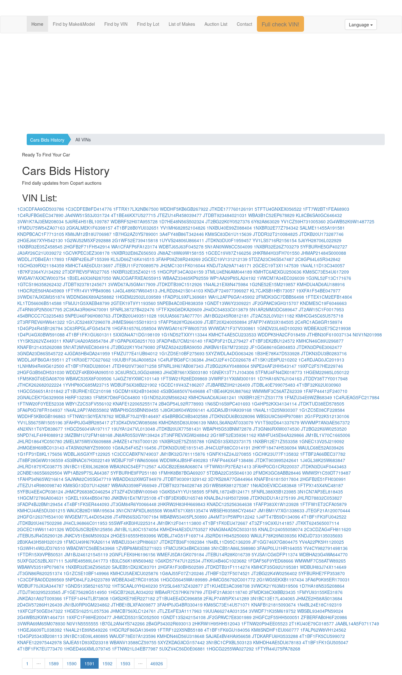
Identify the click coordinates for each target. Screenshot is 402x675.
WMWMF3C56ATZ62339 (277, 391)
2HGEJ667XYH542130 (40, 240)
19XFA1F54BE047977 (318, 290)
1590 (72, 663)
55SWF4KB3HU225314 (132, 523)
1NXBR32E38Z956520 (88, 567)
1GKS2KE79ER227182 (132, 598)
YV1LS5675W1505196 (39, 422)
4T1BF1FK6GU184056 (227, 630)
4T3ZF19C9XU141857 (271, 523)
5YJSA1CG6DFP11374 (275, 554)
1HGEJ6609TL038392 (39, 630)
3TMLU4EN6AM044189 (228, 272)
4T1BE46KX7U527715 (133, 215)
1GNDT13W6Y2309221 (227, 303)
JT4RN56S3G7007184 (136, 517)
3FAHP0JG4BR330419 (180, 605)
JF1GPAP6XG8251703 (132, 341)
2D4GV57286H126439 (39, 605)
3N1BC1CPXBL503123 (229, 642)
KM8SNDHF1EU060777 (275, 630)
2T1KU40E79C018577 (311, 623)
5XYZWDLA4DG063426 (229, 353)
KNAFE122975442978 (39, 642)
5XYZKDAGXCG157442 (181, 642)
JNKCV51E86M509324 (86, 535)
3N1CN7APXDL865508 (139, 510)
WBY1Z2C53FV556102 (88, 403)
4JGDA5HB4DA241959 (87, 353)
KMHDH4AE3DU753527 (184, 529)
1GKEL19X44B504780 (87, 498)
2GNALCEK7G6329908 (40, 397)
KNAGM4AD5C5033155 (233, 529)
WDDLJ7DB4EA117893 (40, 259)
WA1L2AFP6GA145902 (231, 297)
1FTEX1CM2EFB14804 (328, 297)
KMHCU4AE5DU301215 (41, 510)
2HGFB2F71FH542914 (87, 246)
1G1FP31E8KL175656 (39, 454)
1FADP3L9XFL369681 (184, 297)
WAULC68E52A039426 (321, 447)
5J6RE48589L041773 (86, 561)
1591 (89, 663)
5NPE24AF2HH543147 (273, 366)
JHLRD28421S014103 (181, 290)
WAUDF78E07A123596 (132, 636)
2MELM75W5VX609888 (87, 441)
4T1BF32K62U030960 (318, 385)
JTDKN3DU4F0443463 (323, 466)
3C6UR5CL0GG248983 (138, 372)
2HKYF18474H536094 (274, 447)
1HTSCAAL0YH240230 (135, 586)
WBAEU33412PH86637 (134, 542)
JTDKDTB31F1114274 (227, 567)
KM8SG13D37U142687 (86, 485)
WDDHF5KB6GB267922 (184, 209)
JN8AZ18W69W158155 (180, 253)
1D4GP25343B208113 (39, 636)
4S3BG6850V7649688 (182, 391)
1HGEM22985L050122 (326, 372)
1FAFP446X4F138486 (231, 460)
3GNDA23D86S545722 (40, 353)
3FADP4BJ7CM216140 (179, 341)
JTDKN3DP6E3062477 (319, 347)
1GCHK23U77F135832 (276, 454)
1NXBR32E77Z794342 (275, 228)
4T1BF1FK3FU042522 (323, 517)
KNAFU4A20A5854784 (85, 341)
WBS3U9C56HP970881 (279, 416)
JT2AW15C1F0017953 (321, 309)
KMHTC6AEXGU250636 (277, 272)
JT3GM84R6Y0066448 (133, 504)
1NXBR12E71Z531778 (260, 397)
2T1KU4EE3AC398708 (227, 586)
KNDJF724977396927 (226, 290)
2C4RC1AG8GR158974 (318, 322)
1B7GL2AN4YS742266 (122, 623)
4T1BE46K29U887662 (228, 391)
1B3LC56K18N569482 (131, 561)
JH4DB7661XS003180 (185, 372)
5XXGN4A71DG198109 (136, 334)
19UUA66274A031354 (225, 611)
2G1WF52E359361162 (233, 435)
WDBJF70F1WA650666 (134, 460)
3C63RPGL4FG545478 (87, 328)
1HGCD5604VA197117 (87, 429)
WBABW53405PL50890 (183, 517)
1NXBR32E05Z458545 (39, 246)
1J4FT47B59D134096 (278, 517)
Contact (244, 24)
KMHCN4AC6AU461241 (212, 397)
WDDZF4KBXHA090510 (90, 372)
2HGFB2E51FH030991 (323, 479)
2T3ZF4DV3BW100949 (134, 491)
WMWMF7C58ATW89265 (320, 561)
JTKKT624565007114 (317, 523)
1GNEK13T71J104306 (231, 372)
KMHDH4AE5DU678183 (277, 642)
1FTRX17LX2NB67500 (136, 209)
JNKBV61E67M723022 (225, 347)
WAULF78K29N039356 (274, 535)
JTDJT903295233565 (39, 592)
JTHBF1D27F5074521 (227, 573)
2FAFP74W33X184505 (271, 322)
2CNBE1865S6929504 (39, 473)
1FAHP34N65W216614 (40, 479)
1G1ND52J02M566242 (164, 397)
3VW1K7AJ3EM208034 (40, 221)
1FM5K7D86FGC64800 (116, 397)
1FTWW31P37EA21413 (227, 466)
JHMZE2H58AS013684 (319, 598)
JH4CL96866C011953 (85, 523)
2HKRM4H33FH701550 (276, 253)
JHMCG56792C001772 (232, 579)
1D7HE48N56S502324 (181, 221)
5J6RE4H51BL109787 (87, 221)
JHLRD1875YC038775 (39, 466)
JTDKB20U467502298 (39, 523)
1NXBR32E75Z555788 (181, 441)
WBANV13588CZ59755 (133, 642)
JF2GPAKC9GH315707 (276, 303)
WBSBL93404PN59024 (320, 611)
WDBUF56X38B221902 (133, 385)
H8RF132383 (78, 397)
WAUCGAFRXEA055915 (136, 278)
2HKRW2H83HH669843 (181, 504)
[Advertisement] (201, 84)
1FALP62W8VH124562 (323, 630)
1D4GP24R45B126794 (40, 328)
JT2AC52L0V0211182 (272, 316)
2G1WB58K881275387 (226, 485)
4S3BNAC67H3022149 (87, 460)
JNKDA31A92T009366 (39, 598)
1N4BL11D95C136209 (228, 542)
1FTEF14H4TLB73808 (85, 598)
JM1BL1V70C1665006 (327, 435)
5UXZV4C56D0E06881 (182, 648)
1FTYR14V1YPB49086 (88, 290)
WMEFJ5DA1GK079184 (180, 554)
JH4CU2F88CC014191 (228, 447)
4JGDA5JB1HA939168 (229, 410)
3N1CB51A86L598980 (233, 548)
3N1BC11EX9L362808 (85, 466)
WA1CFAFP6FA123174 (134, 246)
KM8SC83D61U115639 (228, 234)
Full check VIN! (280, 24)
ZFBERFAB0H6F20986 (324, 617)
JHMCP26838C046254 (87, 491)
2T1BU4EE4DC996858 (179, 598)
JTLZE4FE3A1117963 (179, 611)
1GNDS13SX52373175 (228, 441)
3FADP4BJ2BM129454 (40, 504)
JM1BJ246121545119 (86, 554)
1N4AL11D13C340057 (322, 265)
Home (37, 24)
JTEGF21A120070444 (328, 510)
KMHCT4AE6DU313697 (89, 265)
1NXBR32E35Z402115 (133, 272)
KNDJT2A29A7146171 (229, 265)
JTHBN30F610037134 (329, 334)
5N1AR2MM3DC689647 (273, 309)
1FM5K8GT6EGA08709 (40, 378)
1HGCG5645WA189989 (184, 579)
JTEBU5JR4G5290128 (39, 535)
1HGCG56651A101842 (40, 391)
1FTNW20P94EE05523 (264, 623)
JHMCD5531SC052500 (136, 617)
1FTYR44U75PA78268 (277, 648)
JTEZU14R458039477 (179, 215)
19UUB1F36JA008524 (134, 360)
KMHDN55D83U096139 (182, 422)
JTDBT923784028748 (180, 485)
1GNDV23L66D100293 (279, 328)
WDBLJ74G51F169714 (180, 535)
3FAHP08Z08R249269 (178, 259)
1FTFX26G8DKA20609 (179, 309)
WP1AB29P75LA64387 (86, 473)
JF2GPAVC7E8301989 (229, 617)
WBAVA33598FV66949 (134, 485)
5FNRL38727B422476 (132, 309)
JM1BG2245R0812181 (226, 316)
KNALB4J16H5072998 (226, 498)
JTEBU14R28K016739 (227, 554)
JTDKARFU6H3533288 (275, 636)
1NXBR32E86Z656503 (133, 253)
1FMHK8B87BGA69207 (181, 473)
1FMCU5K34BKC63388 (186, 548)
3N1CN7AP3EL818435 (320, 491)
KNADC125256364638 (229, 504)
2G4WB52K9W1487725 (350, 221)
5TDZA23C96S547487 (271, 259)
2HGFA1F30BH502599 (181, 567)
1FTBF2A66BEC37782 (322, 454)
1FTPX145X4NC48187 (320, 485)
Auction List (215, 24)
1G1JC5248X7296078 (88, 322)
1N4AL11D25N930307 (275, 410)
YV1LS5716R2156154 (275, 240)
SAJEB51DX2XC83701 (134, 567)
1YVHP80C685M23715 (86, 385)
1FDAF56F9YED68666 (270, 561)
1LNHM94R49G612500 (40, 366)
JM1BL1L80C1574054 (136, 529)
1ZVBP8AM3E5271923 (139, 548)
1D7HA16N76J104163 (279, 378)
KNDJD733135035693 (320, 535)
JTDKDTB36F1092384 (182, 542)
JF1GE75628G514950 (84, 592)
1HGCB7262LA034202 (131, 592)
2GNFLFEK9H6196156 (132, 554)
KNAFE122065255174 (135, 403)
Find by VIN (116, 24)
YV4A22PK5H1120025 (321, 542)
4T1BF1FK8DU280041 (88, 366)
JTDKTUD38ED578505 (321, 403)
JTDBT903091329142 (185, 479)
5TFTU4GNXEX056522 (278, 209)
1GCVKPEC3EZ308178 (86, 253)
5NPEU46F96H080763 (88, 316)
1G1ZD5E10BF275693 (181, 353)
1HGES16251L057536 (86, 611)
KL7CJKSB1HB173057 (272, 290)
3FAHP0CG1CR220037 (276, 466)
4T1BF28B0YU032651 (136, 228)
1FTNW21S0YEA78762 (90, 416)
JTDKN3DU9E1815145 (181, 447)
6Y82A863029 (265, 221)
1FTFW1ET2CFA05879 (323, 504)
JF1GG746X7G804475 (275, 542)
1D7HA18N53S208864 (322, 586)
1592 (107, 663)
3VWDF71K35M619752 (272, 611)
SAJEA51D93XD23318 (85, 642)
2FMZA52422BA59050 (179, 347)
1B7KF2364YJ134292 (39, 272)
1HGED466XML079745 (87, 648)
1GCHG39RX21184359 (40, 265)
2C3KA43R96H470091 (86, 309)
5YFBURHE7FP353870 (321, 573)
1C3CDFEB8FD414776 (88, 209)
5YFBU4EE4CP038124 (40, 491)
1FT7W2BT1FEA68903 (326, 209)
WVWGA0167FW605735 (182, 328)
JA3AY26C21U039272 (39, 253)
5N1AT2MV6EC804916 (86, 347)
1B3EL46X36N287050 (89, 278)
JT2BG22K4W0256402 (274, 573)
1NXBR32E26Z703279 (276, 246)
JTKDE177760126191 (231, 209)
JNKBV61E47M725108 (133, 498)
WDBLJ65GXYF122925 (86, 454)
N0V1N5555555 (82, 623)
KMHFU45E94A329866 (281, 435)
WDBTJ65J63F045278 (181, 246)
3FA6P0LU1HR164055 (279, 548)
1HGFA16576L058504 (134, 328)
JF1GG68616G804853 (272, 347)
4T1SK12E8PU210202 (274, 360)
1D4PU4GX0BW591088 (41, 334)
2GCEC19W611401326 (40, 529)
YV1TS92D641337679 (277, 422)
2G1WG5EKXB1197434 (280, 579)
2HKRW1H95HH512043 (216, 623)
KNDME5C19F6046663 (323, 303)
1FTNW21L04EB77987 (135, 648)
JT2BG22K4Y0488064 (227, 366)
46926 (156, 663)
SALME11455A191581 (322, 228)
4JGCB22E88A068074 (180, 466)
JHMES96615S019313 (134, 322)
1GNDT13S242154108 (183, 617)
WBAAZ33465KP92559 (185, 278)
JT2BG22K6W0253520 (324, 429)
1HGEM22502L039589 (138, 297)
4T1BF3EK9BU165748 (180, 498)
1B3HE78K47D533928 (277, 353)
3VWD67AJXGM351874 (41, 297)
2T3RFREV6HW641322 (41, 322)
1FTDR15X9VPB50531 (40, 554)
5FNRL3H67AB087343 (181, 366)
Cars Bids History (47, 140)
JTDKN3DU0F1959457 (228, 240)
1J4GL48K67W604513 (134, 290)
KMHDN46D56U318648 (180, 636)
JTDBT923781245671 (85, 284)
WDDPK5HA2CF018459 (282, 334)
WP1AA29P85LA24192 (233, 278)
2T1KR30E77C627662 (88, 360)
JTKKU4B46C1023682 (224, 561)
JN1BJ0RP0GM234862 (86, 605)
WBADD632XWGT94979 (136, 479)
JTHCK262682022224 (39, 385)
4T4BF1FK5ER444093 (86, 504)
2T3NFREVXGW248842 (185, 435)
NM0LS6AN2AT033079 (230, 422)
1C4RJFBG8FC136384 (181, 360)
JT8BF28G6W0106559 (40, 460)
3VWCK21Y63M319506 (274, 586)
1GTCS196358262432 (39, 284)
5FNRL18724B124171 (227, 491)
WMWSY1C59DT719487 (326, 473)
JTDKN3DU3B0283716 (324, 353)
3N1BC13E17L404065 (272, 598)
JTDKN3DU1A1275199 (273, 498)
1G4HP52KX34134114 (274, 403)
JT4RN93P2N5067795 (39, 309)
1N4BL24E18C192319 (319, 605)
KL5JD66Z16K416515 (133, 259)
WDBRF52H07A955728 (134, 221)
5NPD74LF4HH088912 (40, 435)
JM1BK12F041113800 (179, 523)
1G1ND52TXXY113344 (184, 334)
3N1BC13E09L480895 (85, 636)
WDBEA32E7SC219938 (327, 328)
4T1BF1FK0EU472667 (225, 523)
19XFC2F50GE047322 (40, 611)
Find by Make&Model (74, 24)
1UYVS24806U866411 (181, 240)
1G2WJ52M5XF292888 (87, 240)
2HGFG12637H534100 (40, 517)
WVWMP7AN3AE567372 (325, 422)
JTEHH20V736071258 (134, 366)
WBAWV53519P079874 (40, 567)
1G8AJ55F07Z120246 (182, 573)
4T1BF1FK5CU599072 (322, 636)
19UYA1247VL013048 (133, 429)
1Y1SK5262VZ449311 (39, 341)
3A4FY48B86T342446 (182, 234)
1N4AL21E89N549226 (85, 630)
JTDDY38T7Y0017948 (325, 378)
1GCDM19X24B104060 (135, 391)
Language (359, 24)
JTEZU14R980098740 (39, 485)
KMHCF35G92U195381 (275, 567)
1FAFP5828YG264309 (180, 322)
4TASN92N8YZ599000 (88, 447)
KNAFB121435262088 (39, 347)
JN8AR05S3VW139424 (137, 435)
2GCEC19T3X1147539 (276, 265)
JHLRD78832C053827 (319, 498)
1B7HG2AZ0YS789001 (135, 234)
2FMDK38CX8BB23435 (272, 592)
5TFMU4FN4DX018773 (278, 372)
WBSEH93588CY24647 (232, 510)
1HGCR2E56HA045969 (40, 290)
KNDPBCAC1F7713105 (40, 234)
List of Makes (182, 24)
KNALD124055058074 (280, 529)
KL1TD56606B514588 (39, 303)
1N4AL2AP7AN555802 (86, 410)
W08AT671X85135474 (185, 510)
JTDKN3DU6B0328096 (232, 416)
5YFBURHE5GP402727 (323, 246)
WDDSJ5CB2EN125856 (89, 529)
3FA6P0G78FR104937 (39, 410)
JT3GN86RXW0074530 (276, 429)
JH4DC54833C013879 (225, 309)
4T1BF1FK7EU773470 (39, 648)
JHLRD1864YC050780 (39, 441)
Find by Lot (148, 24)
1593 (125, 663)
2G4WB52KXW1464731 (41, 617)
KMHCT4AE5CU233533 (232, 334)
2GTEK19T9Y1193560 (133, 303)
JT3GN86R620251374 (39, 573)
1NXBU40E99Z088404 (229, 228)
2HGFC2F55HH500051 (276, 617)
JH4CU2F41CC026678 (228, 360)
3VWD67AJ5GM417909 (131, 284)
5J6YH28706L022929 (319, 240)
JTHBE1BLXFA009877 (133, 605)
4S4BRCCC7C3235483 (40, 316)
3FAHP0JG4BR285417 (86, 422)
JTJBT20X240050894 (225, 322)
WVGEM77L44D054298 (88, 517)
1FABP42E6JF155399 (87, 259)
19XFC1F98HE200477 (88, 617)
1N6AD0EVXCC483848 (273, 485)
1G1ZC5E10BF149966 (86, 573)
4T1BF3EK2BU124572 (272, 341)
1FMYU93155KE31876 (320, 592)
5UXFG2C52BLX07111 (40, 561)
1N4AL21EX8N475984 (225, 284)
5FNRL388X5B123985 (273, 491)
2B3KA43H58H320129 (39, 542)
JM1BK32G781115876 (182, 454)
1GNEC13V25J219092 (321, 441)
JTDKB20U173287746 (321, 234)
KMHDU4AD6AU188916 (321, 284)
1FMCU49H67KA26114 (86, 542)
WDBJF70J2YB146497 (137, 416)
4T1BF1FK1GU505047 (325, 642)
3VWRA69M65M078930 (41, 623)
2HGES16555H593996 (133, 535)
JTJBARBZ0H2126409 (227, 385)
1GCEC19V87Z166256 (228, 253)
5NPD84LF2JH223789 (87, 579)
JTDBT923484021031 (225, 215)
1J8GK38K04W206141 (182, 410)
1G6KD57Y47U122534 (177, 561)
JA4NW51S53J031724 (87, 215)
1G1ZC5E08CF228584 (322, 410)
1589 (54, 663)
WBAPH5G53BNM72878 (227, 429)
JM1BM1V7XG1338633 (281, 510)
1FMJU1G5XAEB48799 (86, 303)
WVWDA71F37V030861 (232, 328)
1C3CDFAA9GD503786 (40, 209)
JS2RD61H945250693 (227, 535)
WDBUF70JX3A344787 (40, 586)
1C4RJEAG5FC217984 (356, 397)
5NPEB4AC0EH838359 (180, 303)
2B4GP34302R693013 (168, 623)
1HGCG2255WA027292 (230, 648)
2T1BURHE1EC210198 (88, 391)
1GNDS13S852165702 (88, 586)
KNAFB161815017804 (276, 479)
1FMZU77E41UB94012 (134, 353)
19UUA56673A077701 (180, 316)
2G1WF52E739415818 (135, 240)
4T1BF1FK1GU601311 (89, 334)
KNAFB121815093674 (273, 605)
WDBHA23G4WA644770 (323, 554)
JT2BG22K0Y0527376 (227, 221)
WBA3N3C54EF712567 (133, 466)
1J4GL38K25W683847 (322, 460)
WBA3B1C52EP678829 (271, 215)
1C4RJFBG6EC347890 (40, 215)
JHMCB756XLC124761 (133, 611)
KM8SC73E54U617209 (326, 272)
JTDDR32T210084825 (275, 234)
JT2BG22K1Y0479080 (133, 347)
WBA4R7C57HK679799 (178, 592)
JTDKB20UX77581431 (178, 429)
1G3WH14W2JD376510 (41, 548)
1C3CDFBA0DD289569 (40, 579)
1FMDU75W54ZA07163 (41, 228)
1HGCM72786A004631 (40, 498)
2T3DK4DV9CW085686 (134, 422)
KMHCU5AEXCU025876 (134, 573)
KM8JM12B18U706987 (88, 234)
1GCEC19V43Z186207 (181, 385)
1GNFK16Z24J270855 (228, 454)
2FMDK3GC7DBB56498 (280, 297)
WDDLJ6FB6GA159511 (40, 360)
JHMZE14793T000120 (135, 441)
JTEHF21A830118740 (225, 592)
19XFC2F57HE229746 (320, 366)
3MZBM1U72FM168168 (88, 435)
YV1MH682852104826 (182, 228)
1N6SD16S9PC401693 (227, 403)
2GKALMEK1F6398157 (89, 228)
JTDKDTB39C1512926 (179, 284)
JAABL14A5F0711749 (357, 623)
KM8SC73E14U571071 (227, 605)
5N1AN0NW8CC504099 (229, 246)
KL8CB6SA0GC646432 (319, 215)
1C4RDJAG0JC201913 (321, 360)
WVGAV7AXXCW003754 (41, 278)
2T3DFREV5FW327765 (85, 272)
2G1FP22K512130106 (327, 416)
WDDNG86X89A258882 (90, 297)
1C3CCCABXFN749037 (135, 454)
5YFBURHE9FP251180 (134, 473)
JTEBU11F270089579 (136, 265)
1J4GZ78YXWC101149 (136, 378)
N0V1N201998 (367, 334)
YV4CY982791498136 (325, 548)
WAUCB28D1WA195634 (91, 510)
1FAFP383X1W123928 (276, 504)
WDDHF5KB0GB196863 (41, 416)
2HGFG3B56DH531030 (40, 372)
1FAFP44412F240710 (325, 391)
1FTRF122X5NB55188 (180, 630)
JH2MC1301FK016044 (182, 265)
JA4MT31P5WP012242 (231, 517)
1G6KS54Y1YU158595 (181, 491)
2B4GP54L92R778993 (181, 403)
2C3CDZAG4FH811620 (327, 529)
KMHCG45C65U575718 (319, 316)
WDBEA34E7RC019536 (135, 579)
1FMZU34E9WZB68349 (308, 397)
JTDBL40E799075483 (273, 385)
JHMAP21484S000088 (323, 253)
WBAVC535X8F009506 (88, 378)
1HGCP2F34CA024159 (180, 272)
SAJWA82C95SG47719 (88, 479)
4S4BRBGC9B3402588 (185, 416)
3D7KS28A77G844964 (230, 479)
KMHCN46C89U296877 (320, 341)
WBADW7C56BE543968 (90, 548)
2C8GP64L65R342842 (317, 259)
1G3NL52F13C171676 (328, 278)
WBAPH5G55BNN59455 (134, 410)
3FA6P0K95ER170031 (327, 579)
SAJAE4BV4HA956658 (228, 636)
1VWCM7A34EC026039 (281, 278)
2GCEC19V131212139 (224, 259)
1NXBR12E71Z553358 (275, 441)
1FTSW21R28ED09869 (183, 378)
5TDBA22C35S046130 (229, 473)
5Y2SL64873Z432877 (181, 586)
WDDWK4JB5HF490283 (184, 460)
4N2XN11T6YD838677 (40, 429)
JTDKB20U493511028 (134, 316)
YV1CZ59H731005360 (303, 221)
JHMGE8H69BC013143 (40, 447)
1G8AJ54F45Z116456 (134, 447)
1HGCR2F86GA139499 (132, 630)
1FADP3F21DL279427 (226, 341)
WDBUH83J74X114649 (323, 567)
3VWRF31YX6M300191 (232, 378)
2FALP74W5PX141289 (226, 598)
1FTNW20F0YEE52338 (40, 403)
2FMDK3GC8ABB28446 (277, 473)
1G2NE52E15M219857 (272, 284)
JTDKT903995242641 (277, 460)
